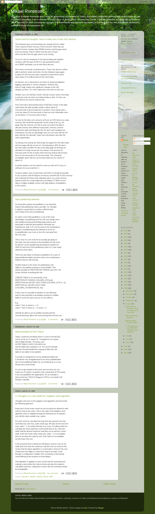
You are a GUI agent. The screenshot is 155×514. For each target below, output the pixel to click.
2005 (126, 353)
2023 (126, 240)
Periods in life (126, 83)
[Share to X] (72, 190)
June (128, 339)
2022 (126, 243)
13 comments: (53, 190)
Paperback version (128, 53)
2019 (126, 253)
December (130, 291)
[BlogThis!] (69, 190)
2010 (126, 282)
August (129, 304)
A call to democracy (128, 72)
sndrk (85, 508)
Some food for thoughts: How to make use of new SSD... (131, 309)
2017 (126, 259)
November (130, 294)
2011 (126, 279)
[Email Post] (63, 190)
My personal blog (135, 155)
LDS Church (135, 199)
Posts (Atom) (31, 489)
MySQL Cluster (42, 477)
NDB (51, 477)
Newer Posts (21, 484)
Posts (137, 139)
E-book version (127, 59)
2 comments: (53, 319)
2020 (126, 250)
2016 (126, 262)
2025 (126, 234)
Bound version (126, 43)
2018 (126, 256)
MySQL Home (135, 170)
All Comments (140, 143)
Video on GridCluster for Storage (136, 163)
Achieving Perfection (129, 88)
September (130, 301)
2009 (126, 285)
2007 (126, 346)
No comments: (53, 473)
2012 (126, 275)
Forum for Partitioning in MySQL (135, 186)
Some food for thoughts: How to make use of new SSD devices (45, 39)
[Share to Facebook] (74, 190)
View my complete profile (124, 213)
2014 (126, 269)
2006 (126, 349)
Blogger (101, 508)
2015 (126, 266)
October (129, 297)
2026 (126, 231)
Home (66, 484)
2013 (126, 272)
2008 (126, 288)
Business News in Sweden (135, 219)
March (128, 342)
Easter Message (127, 92)
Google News (135, 194)
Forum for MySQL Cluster (135, 177)
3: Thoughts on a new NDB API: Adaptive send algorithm (42, 396)
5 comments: (53, 384)
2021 (126, 247)
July (127, 336)
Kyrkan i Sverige (135, 204)
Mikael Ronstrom (27, 11)
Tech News (134, 214)
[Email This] (67, 190)
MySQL (33, 477)
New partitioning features (27, 199)
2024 (126, 237)
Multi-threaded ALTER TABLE (29, 332)
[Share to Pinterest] (76, 190)
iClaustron (25, 477)
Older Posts (109, 484)
